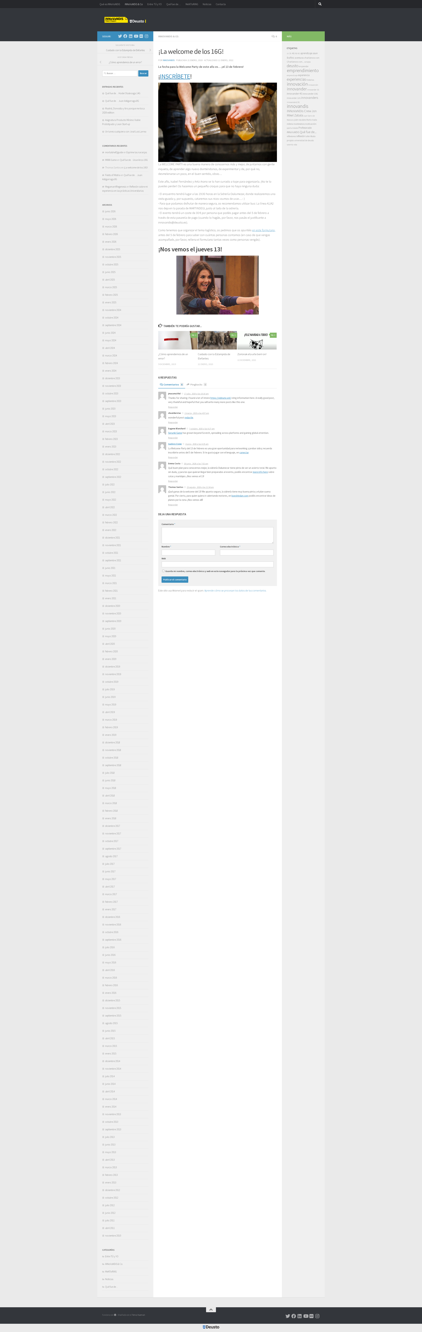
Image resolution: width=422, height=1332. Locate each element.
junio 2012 (110, 1212)
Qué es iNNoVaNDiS (110, 4)
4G (293, 53)
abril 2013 (110, 1159)
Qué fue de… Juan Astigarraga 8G (122, 100)
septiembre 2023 (113, 401)
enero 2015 (110, 1053)
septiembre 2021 (113, 560)
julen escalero (300, 119)
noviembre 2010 (113, 1235)
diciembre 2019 (112, 666)
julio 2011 (110, 1220)
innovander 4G (294, 93)
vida (295, 144)
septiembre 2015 (113, 1015)
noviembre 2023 (113, 385)
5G (296, 53)
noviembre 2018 (113, 750)
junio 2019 (110, 696)
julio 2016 (110, 947)
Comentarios (173, 384)
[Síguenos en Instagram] (146, 36)
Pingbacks (198, 384)
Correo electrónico (230, 546)
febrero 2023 (111, 439)
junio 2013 (110, 1144)
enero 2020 (110, 659)
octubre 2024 (111, 317)
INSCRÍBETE (175, 76)
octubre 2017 (111, 841)
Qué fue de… (173, 4)
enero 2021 (110, 598)
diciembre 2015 (112, 1000)
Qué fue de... (308, 132)
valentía (290, 144)
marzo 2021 (111, 583)
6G (299, 53)
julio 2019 (110, 689)
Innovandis (169, 60)
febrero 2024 (111, 363)
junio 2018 (110, 780)
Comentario (168, 524)
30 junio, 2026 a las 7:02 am (196, 463)
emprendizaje (292, 75)
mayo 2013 (110, 1152)
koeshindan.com (240, 495)
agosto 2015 (111, 1023)
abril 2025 (110, 279)
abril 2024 (110, 347)
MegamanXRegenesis (115, 186)
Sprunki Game (175, 432)
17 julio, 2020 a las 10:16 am (196, 393)
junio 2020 (110, 628)
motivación (310, 123)
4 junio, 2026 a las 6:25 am (197, 444)
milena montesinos (296, 123)
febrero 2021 (111, 590)
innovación (297, 84)
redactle (189, 417)
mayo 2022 (110, 499)
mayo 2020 (110, 636)
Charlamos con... (295, 61)
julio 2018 (110, 772)
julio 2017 (110, 863)
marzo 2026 (111, 226)
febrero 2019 (111, 727)
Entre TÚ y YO (154, 4)
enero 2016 (110, 992)
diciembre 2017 (112, 825)
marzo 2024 (111, 355)
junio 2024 (110, 332)
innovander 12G (294, 98)
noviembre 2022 (113, 461)
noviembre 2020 (113, 613)
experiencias (296, 79)
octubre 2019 (111, 681)
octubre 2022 (111, 469)
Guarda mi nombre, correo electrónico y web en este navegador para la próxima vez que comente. (215, 571)
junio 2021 (110, 568)
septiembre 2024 (113, 325)
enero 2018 (110, 818)
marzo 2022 (111, 514)
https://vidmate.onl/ (220, 397)
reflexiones (291, 136)
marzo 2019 (111, 719)
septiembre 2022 (113, 476)
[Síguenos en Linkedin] (131, 36)
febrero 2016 (111, 985)
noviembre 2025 (113, 256)
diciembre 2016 (112, 917)
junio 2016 (110, 954)
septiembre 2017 (113, 848)
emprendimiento (303, 70)
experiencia (304, 75)
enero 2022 (110, 530)
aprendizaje (306, 53)
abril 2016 (110, 970)
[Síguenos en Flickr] (141, 36)
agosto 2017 (111, 856)
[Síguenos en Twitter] (120, 36)
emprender (303, 66)
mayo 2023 (110, 416)
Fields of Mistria (112, 175)
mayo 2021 (110, 575)
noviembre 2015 (113, 1008)
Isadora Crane (175, 444)
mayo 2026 (110, 219)
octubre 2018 (111, 757)
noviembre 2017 (113, 833)
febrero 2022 (111, 522)
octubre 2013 (111, 1121)
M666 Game (111, 159)
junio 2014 (110, 1083)
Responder (173, 407)
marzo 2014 (111, 1099)
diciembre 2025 (112, 249)
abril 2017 (110, 886)
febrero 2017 (111, 901)
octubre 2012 (111, 1197)
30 (274, 335)
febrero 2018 (111, 810)
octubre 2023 (111, 393)
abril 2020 (110, 643)
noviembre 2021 (113, 545)
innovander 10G (310, 93)
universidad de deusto (304, 140)
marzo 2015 (111, 1045)
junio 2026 (110, 211)
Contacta (221, 4)
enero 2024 (110, 370)
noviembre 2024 (113, 310)
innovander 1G (313, 89)
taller (307, 136)
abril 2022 (110, 507)
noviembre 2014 (113, 1068)
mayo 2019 (110, 704)
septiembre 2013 (113, 1129)
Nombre (166, 546)
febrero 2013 (111, 1174)
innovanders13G (293, 102)
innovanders (309, 97)
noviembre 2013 (113, 1114)
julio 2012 (110, 1205)
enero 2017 (110, 909)
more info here (260, 472)
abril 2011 (110, 1228)
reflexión (300, 136)
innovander (297, 89)
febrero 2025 (111, 294)
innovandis (297, 106)
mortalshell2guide (114, 152)
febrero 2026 (111, 234)
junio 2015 (110, 1030)
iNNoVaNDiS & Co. (168, 36)
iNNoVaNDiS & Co (134, 4)
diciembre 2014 (112, 1061)
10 (195, 335)
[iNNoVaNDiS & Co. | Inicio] (125, 20)
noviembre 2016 (113, 924)
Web (164, 558)
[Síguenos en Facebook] (125, 36)
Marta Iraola (311, 119)
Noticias (207, 4)
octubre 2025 (111, 264)
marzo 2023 (111, 431)
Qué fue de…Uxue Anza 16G (134, 159)
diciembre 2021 (112, 537)
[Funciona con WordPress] (115, 1315)
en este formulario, (263, 230)
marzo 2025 (111, 287)
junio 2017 (110, 871)
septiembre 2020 (113, 621)
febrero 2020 (111, 651)
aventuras (299, 57)
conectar (244, 452)
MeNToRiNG (192, 4)
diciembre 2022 (112, 454)
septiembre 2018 (113, 765)
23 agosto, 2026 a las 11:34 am (200, 487)
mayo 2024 (110, 340)
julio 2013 (110, 1137)
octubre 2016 (111, 932)
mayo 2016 (110, 962)
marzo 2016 (111, 977)
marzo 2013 (111, 1167)
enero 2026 (110, 241)
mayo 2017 (110, 879)
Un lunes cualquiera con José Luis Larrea (125, 131)
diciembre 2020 (112, 605)
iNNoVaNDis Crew (299, 111)
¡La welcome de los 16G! (136, 167)
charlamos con (311, 57)
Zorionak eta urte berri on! (251, 354)
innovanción (313, 85)
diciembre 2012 (112, 1190)
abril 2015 (110, 1038)
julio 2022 (110, 484)
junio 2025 (110, 272)
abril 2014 (110, 1091)
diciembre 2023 (112, 378)
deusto (292, 65)
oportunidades (292, 128)
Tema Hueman (138, 1315)
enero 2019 (110, 734)
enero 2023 (110, 446)
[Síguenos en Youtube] (136, 36)
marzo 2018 (111, 803)
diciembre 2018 (112, 742)
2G (290, 53)
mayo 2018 (110, 788)
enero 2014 (110, 1106)
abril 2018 (110, 795)
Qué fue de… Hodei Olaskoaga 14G (122, 93)
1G (288, 53)
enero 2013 (110, 1182)
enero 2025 (110, 302)
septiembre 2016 (113, 939)
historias (310, 80)
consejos (307, 62)
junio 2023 (110, 408)
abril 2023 (110, 423)
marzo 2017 (111, 894)
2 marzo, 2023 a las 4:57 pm (196, 413)
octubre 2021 (111, 552)
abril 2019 (110, 712)
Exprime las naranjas (136, 152)
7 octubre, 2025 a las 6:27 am (202, 428)
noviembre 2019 (113, 674)
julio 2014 (110, 1076)
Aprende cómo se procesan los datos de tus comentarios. (235, 590)
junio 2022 (110, 492)
